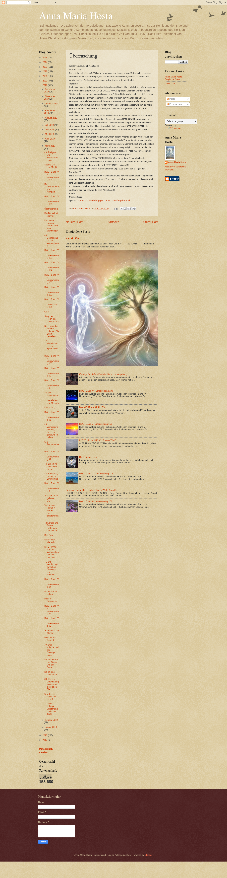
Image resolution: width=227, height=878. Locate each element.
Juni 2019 (50, 129)
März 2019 (50, 146)
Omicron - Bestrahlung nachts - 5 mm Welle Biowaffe (91, 490)
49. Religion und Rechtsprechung (51, 156)
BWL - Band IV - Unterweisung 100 (51, 360)
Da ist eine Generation (50, 673)
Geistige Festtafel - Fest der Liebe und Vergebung (103, 374)
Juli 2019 (49, 125)
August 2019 (51, 118)
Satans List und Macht (50, 165)
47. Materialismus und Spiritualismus (51, 346)
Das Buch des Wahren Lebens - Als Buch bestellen (51, 331)
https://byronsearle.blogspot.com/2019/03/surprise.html (103, 201)
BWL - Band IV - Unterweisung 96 (51, 416)
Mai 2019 (50, 134)
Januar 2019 (51, 727)
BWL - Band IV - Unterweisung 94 (51, 583)
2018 (45, 735)
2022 (45, 71)
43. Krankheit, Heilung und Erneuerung (51, 476)
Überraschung (51, 209)
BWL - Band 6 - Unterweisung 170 (95, 501)
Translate (175, 128)
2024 (45, 62)
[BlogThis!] (125, 208)
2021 (45, 76)
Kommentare (175, 104)
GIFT (46, 311)
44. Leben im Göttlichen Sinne (50, 466)
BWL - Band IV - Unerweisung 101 (51, 303)
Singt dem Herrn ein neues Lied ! (51, 319)
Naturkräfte (72, 238)
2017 (45, 740)
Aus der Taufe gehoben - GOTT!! (51, 498)
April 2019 (50, 139)
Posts (172, 99)
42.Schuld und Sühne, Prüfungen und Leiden (51, 527)
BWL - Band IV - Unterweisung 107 (51, 176)
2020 (45, 80)
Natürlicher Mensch (49, 540)
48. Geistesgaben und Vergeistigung (51, 240)
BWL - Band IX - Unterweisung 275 (96, 473)
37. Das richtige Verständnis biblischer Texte (51, 708)
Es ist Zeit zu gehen (50, 592)
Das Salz (48, 535)
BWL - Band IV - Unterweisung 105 (51, 254)
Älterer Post (150, 222)
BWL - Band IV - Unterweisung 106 (51, 200)
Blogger (148, 855)
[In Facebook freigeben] (131, 208)
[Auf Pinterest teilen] (134, 208)
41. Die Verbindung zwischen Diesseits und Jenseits (50, 568)
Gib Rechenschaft (51, 444)
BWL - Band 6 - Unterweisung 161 (95, 424)
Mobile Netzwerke (50, 599)
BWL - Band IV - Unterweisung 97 (51, 455)
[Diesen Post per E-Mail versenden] (121, 208)
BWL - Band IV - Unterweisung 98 (51, 384)
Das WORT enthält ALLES (92, 407)
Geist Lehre (170, 83)
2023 (45, 67)
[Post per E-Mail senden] (115, 208)
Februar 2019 (51, 720)
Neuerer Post (74, 222)
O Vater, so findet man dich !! (50, 696)
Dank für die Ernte (88, 457)
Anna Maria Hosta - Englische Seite (174, 77)
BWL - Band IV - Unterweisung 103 (51, 279)
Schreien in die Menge (51, 631)
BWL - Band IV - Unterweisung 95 (51, 487)
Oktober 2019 (51, 103)
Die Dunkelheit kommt (51, 214)
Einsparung (49, 407)
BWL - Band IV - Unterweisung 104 (51, 266)
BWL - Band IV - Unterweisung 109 (96, 391)
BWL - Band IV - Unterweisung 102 (51, 291)
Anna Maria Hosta (76, 15)
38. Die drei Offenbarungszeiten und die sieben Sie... (51, 684)
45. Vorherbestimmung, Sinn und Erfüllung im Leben (51, 431)
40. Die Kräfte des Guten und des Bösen (51, 663)
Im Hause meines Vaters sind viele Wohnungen (51, 225)
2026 (45, 57)
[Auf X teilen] (128, 208)
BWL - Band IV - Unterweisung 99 (51, 372)
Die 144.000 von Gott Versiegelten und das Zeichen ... (51, 552)
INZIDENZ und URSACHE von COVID (97, 440)
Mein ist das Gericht (50, 638)
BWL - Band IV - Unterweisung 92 (51, 622)
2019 (45, 85)
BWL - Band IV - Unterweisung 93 (51, 610)
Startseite (113, 222)
